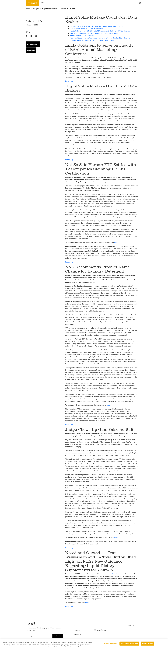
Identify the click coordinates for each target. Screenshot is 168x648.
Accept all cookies (147, 643)
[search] (140, 3)
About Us (77, 634)
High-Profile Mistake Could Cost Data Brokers (58, 9)
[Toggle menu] (42, 3)
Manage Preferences (110, 643)
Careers (97, 626)
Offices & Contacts (100, 630)
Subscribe (31, 50)
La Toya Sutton (115, 574)
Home (28, 9)
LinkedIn (131, 625)
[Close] (165, 643)
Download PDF (32, 44)
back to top (69, 81)
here (116, 242)
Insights (36, 9)
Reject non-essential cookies (129, 643)
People (76, 626)
